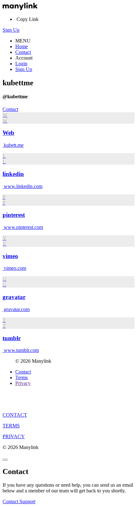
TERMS (11, 425)
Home (21, 46)
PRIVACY (14, 436)
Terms (21, 377)
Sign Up (11, 30)
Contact (23, 52)
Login (21, 63)
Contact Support (19, 501)
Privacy (23, 383)
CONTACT (15, 415)
